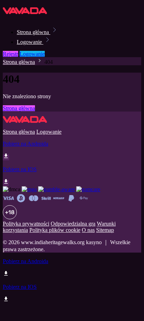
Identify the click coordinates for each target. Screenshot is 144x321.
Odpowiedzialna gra (73, 224)
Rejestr (10, 54)
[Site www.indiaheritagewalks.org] (26, 17)
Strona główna (33, 32)
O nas (88, 230)
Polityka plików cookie (54, 230)
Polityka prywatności (26, 224)
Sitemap (105, 230)
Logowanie (30, 42)
